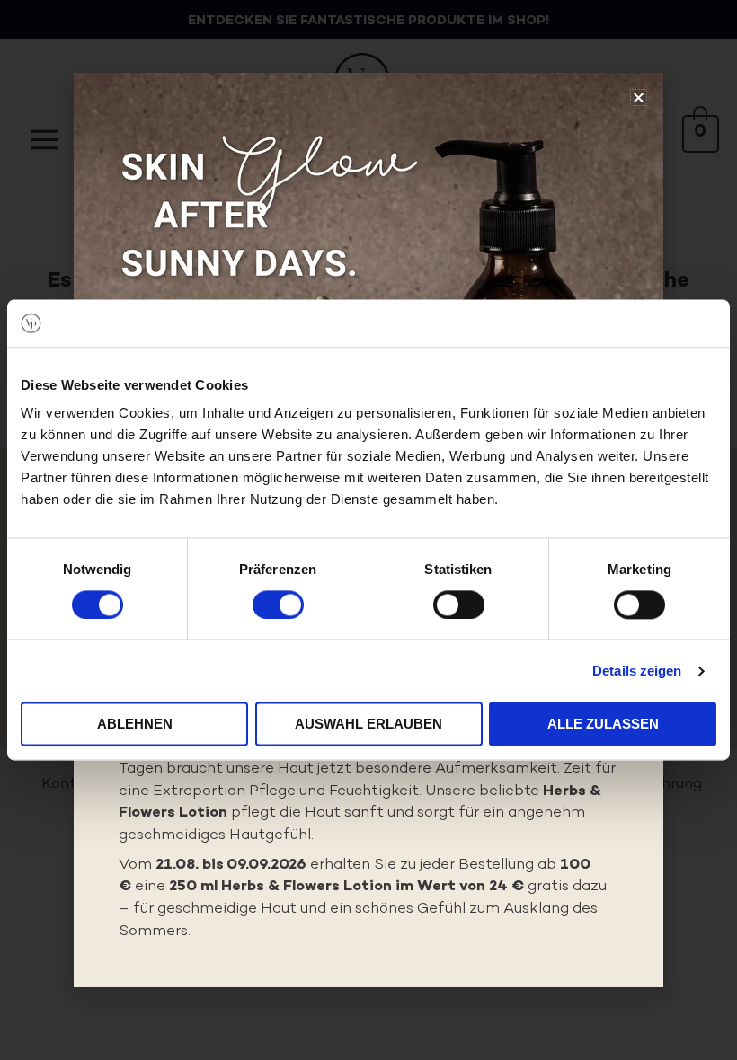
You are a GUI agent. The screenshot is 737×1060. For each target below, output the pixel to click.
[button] (638, 97)
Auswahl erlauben (368, 724)
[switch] (278, 604)
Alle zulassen (603, 724)
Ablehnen (135, 724)
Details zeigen (636, 670)
